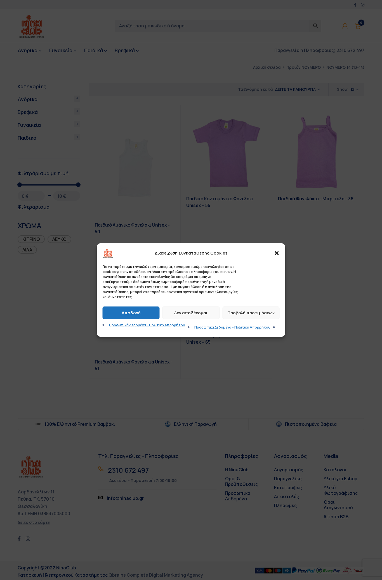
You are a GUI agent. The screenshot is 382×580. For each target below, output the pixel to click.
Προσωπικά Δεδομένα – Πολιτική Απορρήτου (147, 325)
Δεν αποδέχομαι (191, 313)
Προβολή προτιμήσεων (251, 313)
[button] (277, 253)
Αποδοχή (131, 313)
